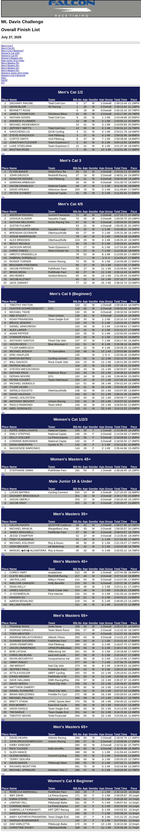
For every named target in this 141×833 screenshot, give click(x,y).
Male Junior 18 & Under (12, 60)
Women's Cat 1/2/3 (10, 53)
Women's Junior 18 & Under (15, 73)
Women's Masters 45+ (12, 58)
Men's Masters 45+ (10, 65)
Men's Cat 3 (7, 46)
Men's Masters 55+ (10, 68)
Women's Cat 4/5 (9, 55)
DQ (2, 83)
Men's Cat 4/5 (7, 48)
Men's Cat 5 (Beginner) (12, 51)
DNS (3, 78)
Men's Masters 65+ (10, 70)
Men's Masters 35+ (10, 63)
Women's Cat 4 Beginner (13, 75)
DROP (4, 80)
